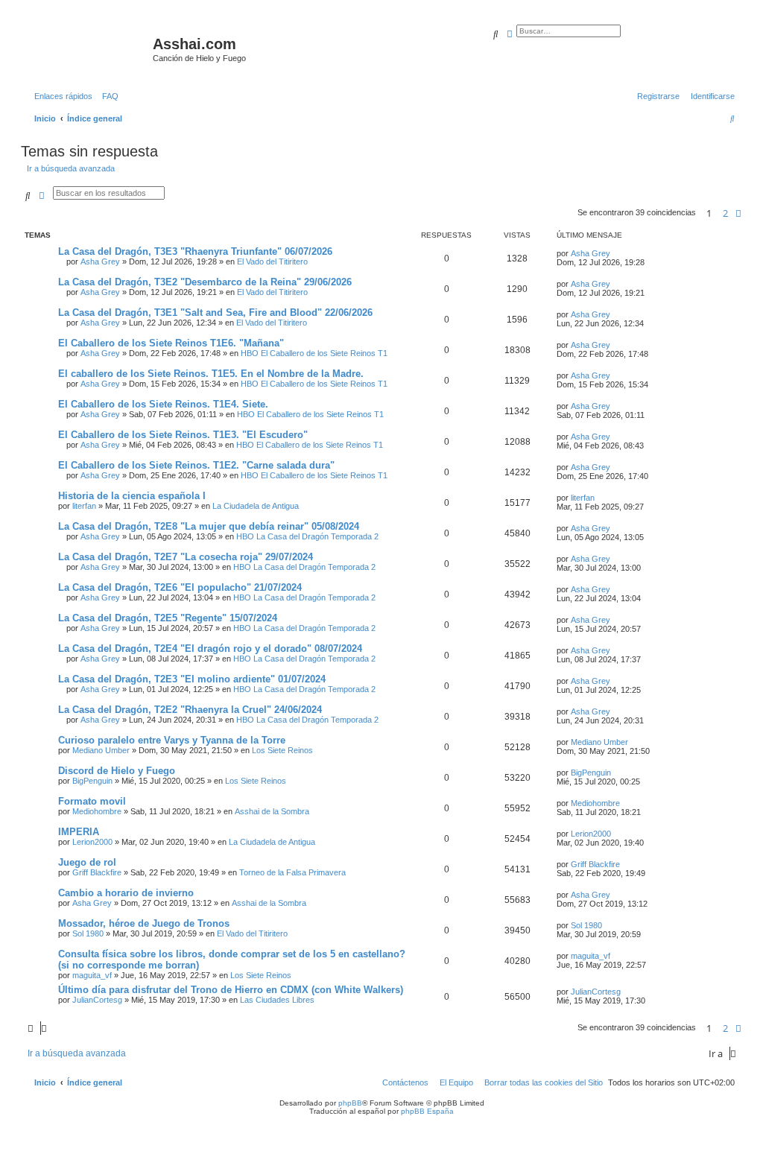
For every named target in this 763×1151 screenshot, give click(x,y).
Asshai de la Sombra (272, 811)
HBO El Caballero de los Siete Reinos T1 (314, 353)
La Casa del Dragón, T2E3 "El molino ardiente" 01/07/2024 (192, 679)
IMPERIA (78, 831)
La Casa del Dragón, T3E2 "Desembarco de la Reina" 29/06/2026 (205, 282)
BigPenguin (92, 780)
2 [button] (725, 213)
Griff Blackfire (96, 872)
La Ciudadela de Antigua (255, 505)
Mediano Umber (101, 750)
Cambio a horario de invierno (126, 892)
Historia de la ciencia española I (132, 495)
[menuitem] (107, 96)
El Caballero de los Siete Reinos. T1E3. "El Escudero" (183, 434)
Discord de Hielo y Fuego (116, 770)
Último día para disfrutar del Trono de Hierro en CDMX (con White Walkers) (230, 989)
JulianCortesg (97, 999)
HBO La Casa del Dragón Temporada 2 (307, 536)
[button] (738, 213)
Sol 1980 (88, 933)
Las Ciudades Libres (277, 999)
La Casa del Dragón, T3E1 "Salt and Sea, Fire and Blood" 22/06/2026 (215, 312)
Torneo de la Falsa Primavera (292, 872)
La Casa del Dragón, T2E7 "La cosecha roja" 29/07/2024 (185, 556)
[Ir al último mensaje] (615, 253)
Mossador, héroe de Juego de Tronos (143, 923)
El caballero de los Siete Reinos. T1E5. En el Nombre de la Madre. (211, 373)
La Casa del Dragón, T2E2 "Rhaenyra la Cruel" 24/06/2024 (190, 709)
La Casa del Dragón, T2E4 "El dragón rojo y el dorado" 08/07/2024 (210, 648)
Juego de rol (87, 862)
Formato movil (92, 801)
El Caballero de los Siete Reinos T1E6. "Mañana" (171, 343)
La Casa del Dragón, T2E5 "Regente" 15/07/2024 (167, 618)
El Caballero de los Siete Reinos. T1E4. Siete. (163, 404)
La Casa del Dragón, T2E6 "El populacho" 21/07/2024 (180, 587)
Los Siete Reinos (282, 750)
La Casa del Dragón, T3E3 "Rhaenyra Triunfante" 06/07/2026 (195, 251)
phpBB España (427, 1111)
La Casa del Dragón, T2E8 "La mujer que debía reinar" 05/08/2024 (208, 526)
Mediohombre (96, 811)
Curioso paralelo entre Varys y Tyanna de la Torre (171, 740)
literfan (84, 505)
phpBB (350, 1103)
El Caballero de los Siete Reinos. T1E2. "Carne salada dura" (196, 465)
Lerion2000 (92, 841)
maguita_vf (92, 975)
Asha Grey (100, 261)
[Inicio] (89, 48)
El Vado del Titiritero (272, 261)
